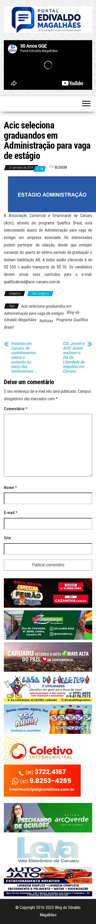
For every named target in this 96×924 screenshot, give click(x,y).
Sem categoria (40, 293)
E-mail (10, 512)
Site (7, 538)
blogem (61, 167)
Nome (10, 487)
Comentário (15, 408)
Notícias (46, 320)
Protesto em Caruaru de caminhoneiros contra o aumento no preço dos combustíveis (23, 357)
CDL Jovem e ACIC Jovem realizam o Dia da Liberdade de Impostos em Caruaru (73, 357)
